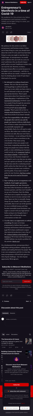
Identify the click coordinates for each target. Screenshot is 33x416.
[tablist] (8, 313)
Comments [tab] (5, 313)
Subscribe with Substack (18, 391)
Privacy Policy (19, 398)
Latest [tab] (7, 334)
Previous (6, 301)
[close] (28, 357)
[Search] (30, 334)
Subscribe (23, 2)
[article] (16, 343)
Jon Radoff (8, 26)
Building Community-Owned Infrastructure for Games (11, 352)
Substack (8, 412)
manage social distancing (12, 112)
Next (27, 301)
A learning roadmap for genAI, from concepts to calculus (11, 342)
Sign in (29, 2)
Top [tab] (3, 334)
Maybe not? (16, 241)
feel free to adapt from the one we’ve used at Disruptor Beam (17, 175)
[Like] (3, 32)
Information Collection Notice (17, 287)
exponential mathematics (12, 101)
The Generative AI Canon (10, 339)
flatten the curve (9, 98)
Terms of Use (24, 285)
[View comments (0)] (7, 32)
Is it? (6, 230)
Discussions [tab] (14, 334)
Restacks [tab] (12, 313)
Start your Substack (12, 408)
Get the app (24, 408)
